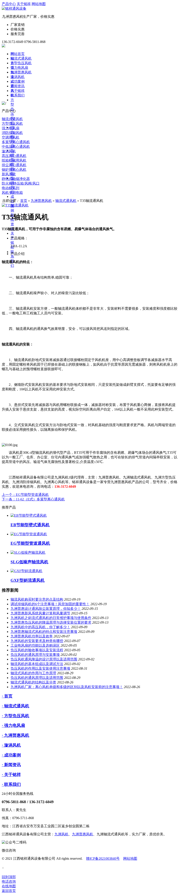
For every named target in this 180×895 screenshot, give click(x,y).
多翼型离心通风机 (16, 142)
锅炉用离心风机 (14, 169)
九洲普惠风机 (21, 72)
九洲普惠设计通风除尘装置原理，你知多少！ (46, 608)
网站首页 (18, 54)
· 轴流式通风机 (15, 706)
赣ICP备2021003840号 (103, 858)
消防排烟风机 (12, 133)
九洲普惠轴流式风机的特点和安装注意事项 (44, 631)
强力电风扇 (19, 67)
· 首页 (7, 696)
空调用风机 (10, 137)
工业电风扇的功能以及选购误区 (35, 645)
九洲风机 (61, 834)
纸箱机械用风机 (14, 160)
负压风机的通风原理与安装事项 (35, 655)
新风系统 (9, 174)
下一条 (33, 499)
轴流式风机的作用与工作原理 (33, 673)
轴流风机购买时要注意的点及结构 (37, 599)
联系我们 (18, 95)
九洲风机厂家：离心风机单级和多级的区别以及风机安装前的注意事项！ (67, 687)
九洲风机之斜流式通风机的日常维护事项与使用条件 (51, 618)
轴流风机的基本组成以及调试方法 (37, 664)
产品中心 (9, 4)
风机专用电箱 (12, 192)
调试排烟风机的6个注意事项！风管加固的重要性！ (50, 604)
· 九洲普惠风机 (15, 735)
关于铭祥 (24, 4)
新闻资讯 (18, 86)
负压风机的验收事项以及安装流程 (37, 650)
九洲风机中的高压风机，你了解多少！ (40, 627)
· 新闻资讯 (11, 764)
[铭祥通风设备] (14, 8)
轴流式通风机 (21, 58)
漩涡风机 (18, 77)
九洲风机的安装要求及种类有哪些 (37, 641)
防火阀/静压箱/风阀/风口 (21, 183)
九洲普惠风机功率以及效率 (32, 636)
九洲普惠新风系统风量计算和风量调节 (40, 613)
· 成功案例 (11, 755)
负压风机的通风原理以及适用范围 (37, 678)
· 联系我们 (11, 784)
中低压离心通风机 (16, 146)
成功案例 (18, 81)
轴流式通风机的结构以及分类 (33, 682)
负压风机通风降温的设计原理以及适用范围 (44, 659)
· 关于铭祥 (11, 774)
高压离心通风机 (14, 156)
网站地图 (39, 4)
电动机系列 (10, 188)
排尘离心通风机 (14, 165)
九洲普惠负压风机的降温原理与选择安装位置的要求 (51, 622)
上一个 (25, 494)
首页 (23, 201)
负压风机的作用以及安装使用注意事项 (40, 668)
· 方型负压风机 (15, 716)
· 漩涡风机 (11, 745)
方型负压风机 (21, 63)
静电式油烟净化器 (16, 179)
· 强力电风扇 (13, 725)
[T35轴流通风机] (15, 205)
